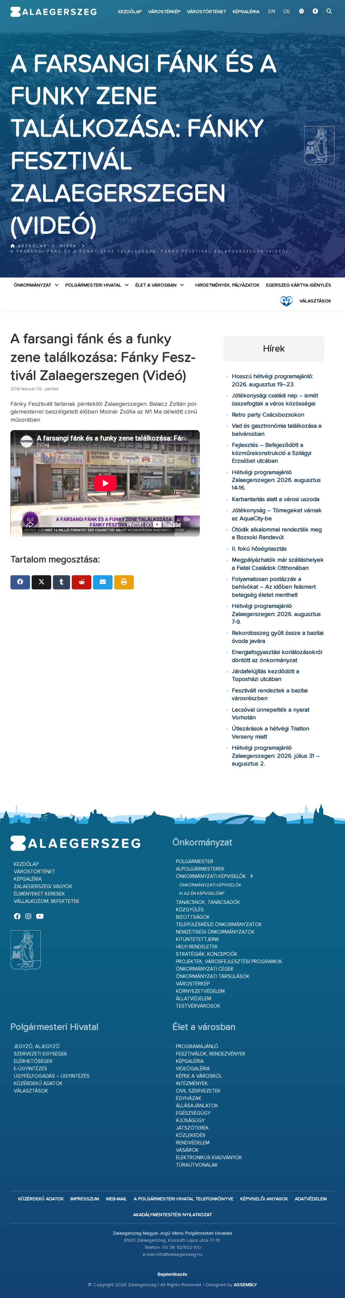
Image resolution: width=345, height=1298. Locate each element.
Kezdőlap (130, 11)
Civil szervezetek (198, 1091)
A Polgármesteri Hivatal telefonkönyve (183, 1199)
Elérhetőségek (33, 1061)
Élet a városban (156, 285)
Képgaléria (246, 11)
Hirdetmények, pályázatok (227, 285)
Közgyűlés (190, 909)
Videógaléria (193, 1068)
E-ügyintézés (30, 1068)
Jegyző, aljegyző (37, 1046)
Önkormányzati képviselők (211, 876)
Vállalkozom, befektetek (47, 901)
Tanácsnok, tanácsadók (208, 902)
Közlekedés (191, 1135)
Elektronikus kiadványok (209, 1157)
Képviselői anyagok (264, 1199)
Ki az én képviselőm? (201, 893)
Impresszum (84, 1199)
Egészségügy (193, 1113)
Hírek (68, 246)
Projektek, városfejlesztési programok (229, 961)
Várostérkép (164, 11)
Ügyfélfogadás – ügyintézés (52, 1076)
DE (287, 11)
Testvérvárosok (198, 1006)
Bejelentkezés (172, 1274)
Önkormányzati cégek (205, 969)
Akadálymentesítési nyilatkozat (172, 1214)
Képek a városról (199, 1076)
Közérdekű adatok (38, 1083)
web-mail (116, 1199)
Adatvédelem (311, 1199)
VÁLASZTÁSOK (315, 301)
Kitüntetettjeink (197, 939)
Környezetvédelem (200, 991)
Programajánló (197, 1046)
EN (272, 11)
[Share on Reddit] (81, 582)
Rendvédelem (193, 1142)
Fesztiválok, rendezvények (211, 1054)
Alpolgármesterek (200, 869)
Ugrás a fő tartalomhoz (318, 3)
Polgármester (194, 861)
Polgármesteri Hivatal (93, 285)
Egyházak (188, 1098)
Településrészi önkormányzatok (219, 924)
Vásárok (187, 1150)
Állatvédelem (193, 998)
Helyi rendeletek (197, 946)
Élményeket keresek (39, 894)
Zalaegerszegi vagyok (43, 886)
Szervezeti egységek (40, 1054)
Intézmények (192, 1083)
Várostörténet (206, 11)
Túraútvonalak (197, 1165)
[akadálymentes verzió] (315, 11)
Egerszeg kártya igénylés (298, 285)
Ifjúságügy (190, 1120)
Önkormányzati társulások (213, 976)
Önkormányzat (32, 285)
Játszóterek (192, 1128)
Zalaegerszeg (53, 12)
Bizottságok (193, 917)
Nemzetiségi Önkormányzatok (215, 932)
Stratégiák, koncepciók (207, 954)
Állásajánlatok (197, 1105)
